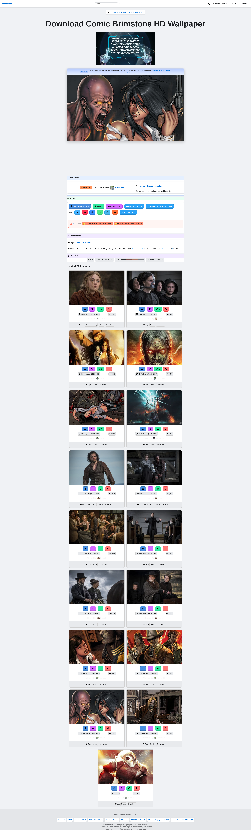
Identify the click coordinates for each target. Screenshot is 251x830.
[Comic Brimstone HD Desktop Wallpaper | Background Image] (96, 364)
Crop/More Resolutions (160, 206)
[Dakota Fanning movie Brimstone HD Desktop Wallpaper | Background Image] (96, 304)
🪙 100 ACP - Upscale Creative (97, 224)
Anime (175, 249)
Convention (167, 249)
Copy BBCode (128, 212)
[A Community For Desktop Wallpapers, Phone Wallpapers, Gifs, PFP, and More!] (108, 12)
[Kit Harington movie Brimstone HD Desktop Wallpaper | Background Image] (96, 484)
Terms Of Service (95, 820)
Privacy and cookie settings (182, 820)
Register (244, 3)
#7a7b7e (141, 259)
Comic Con (147, 249)
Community (228, 3)
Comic (78, 243)
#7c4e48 (129, 259)
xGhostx (103, 318)
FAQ (70, 820)
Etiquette (124, 820)
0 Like (99, 206)
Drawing (103, 249)
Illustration (157, 249)
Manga (110, 249)
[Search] (120, 3)
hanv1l (161, 318)
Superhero (127, 249)
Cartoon (118, 249)
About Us (61, 820)
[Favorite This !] (92, 309)
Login (237, 3)
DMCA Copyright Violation (158, 820)
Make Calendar (134, 206)
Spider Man (89, 249)
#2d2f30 (123, 259)
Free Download (81, 206)
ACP (74, 224)
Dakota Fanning (91, 325)
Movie (102, 325)
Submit (217, 3)
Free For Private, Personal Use (150, 186)
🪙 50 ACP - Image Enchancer (128, 224)
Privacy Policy (80, 820)
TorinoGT (119, 187)
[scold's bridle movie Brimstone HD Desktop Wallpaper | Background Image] (154, 304)
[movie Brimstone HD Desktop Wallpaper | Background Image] (96, 544)
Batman (80, 249)
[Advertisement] (125, 158)
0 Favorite (115, 206)
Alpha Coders (7, 4)
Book (97, 249)
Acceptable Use (112, 820)
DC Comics (137, 249)
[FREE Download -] (85, 309)
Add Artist (86, 188)
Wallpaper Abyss (119, 12)
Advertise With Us (138, 820)
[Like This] (158, 429)
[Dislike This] (109, 309)
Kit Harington (91, 504)
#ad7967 (135, 259)
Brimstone (87, 243)
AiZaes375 (161, 438)
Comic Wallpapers (136, 12)
